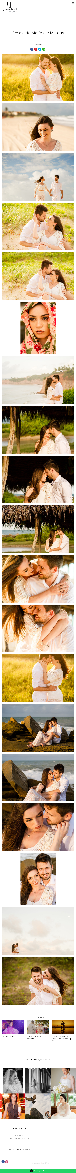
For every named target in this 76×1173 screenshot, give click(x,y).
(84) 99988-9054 (19, 1136)
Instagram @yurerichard (38, 1059)
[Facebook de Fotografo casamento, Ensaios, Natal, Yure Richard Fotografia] (3, 1161)
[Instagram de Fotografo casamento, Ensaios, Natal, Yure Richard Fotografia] (7, 1161)
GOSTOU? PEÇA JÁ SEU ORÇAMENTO (19, 1149)
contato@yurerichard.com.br (19, 1138)
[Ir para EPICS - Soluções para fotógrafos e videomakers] (40, 1163)
